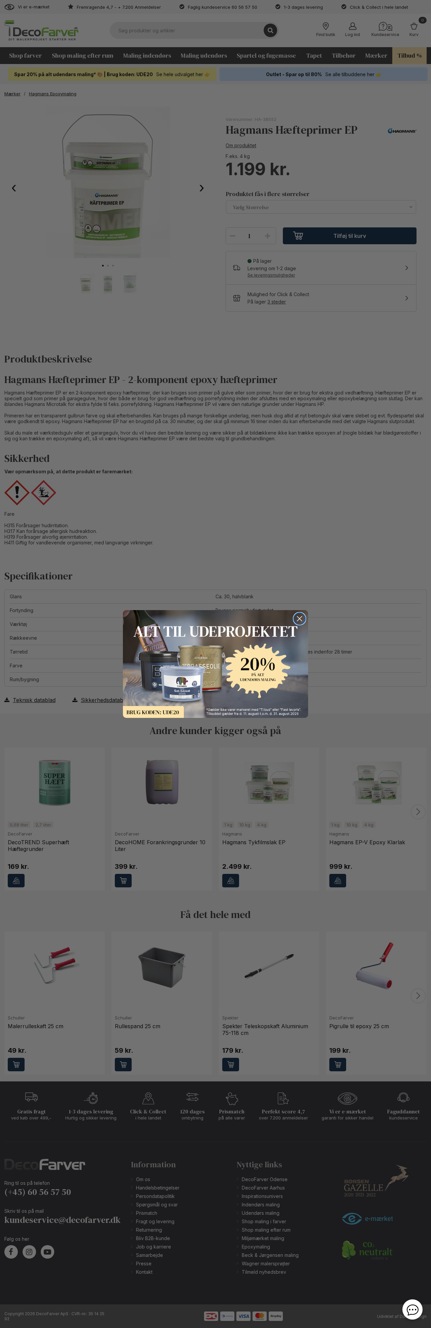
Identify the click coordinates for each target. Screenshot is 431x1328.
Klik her (215, 664)
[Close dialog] (299, 619)
